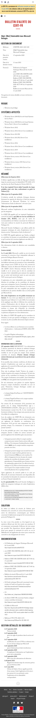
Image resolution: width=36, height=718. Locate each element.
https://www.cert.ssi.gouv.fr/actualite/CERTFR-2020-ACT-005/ (19, 571)
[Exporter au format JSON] (5, 16)
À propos (21, 692)
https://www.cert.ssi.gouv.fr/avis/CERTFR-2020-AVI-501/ (18, 555)
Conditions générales (12, 692)
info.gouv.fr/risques (20, 698)
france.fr (12, 698)
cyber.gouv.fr (5, 696)
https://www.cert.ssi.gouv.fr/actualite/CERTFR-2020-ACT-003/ (19, 563)
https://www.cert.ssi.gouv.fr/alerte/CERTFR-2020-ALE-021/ (18, 602)
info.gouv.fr (31, 696)
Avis (10, 690)
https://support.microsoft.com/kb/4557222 (14, 548)
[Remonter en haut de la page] (18, 683)
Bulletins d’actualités (17, 690)
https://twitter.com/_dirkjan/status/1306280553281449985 (18, 594)
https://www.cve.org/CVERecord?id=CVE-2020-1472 (17, 620)
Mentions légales (28, 690)
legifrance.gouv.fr (23, 696)
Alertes (5, 690)
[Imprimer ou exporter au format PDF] (1, 16)
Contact (27, 692)
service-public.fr (13, 696)
